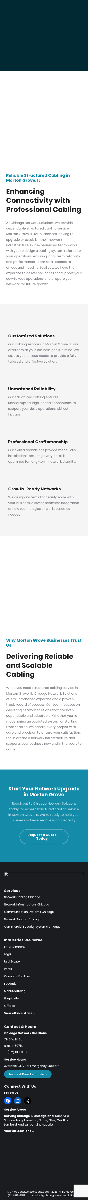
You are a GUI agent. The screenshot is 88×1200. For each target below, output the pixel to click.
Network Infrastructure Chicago (26, 904)
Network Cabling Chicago (22, 897)
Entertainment (14, 947)
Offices (9, 1006)
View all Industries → (20, 1013)
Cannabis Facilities (17, 976)
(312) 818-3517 (17, 1052)
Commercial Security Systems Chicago (32, 927)
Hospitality (11, 998)
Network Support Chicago (22, 919)
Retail (8, 969)
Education (11, 984)
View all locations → (19, 1131)
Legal (7, 954)
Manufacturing (14, 991)
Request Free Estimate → (27, 1074)
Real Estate (12, 961)
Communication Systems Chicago (29, 912)
